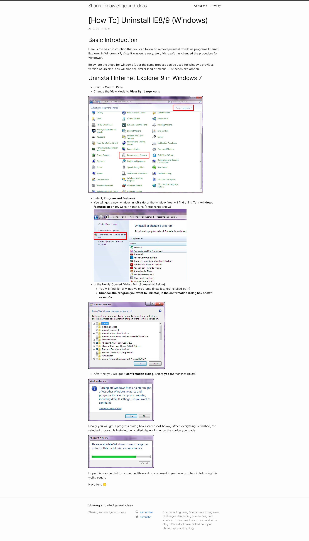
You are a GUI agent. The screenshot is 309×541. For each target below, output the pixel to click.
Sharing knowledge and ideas (117, 5)
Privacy (216, 5)
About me (200, 5)
